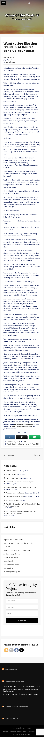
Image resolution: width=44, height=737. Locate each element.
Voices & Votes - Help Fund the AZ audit (18, 543)
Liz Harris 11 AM (11, 719)
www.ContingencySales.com (22, 426)
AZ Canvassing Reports (11, 554)
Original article (8, 57)
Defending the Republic (11, 572)
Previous (10, 455)
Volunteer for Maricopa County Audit (17, 550)
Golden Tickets (11, 474)
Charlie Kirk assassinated (15, 497)
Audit (9, 444)
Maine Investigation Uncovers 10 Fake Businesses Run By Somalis (21, 690)
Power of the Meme (10, 558)
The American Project (11, 565)
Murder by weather (13, 500)
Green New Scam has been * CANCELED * (21, 487)
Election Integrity (18, 444)
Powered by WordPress (22, 728)
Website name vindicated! (15, 493)
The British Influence (13, 478)
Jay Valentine (10, 62)
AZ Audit (6, 547)
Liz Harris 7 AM (11, 669)
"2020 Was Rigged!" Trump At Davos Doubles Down (22, 686)
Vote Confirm (8, 568)
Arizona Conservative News (16, 707)
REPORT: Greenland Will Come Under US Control (20, 694)
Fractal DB (35, 444)
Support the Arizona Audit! (13, 540)
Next (36, 455)
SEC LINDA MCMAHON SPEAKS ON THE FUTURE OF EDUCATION (19, 512)
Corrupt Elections (12, 471)
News (27, 444)
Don (24, 442)
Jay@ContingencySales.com (24, 424)
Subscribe (22, 621)
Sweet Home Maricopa (14, 681)
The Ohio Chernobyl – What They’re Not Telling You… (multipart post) (21, 505)
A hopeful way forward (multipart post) (20, 482)
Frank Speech (8, 561)
